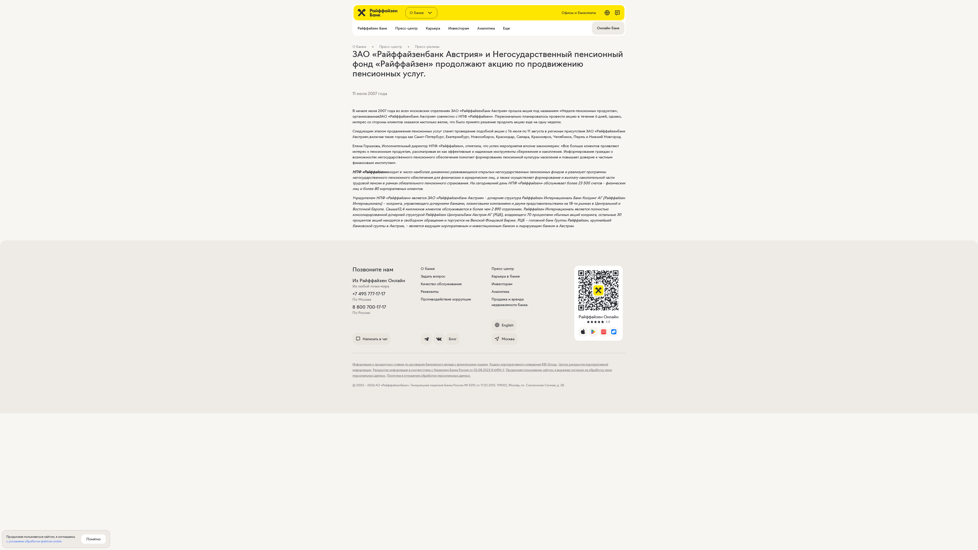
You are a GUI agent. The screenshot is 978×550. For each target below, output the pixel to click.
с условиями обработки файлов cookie (34, 541)
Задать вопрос (433, 276)
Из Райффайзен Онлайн (378, 280)
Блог (453, 339)
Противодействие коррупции (446, 299)
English (507, 325)
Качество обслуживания (441, 284)
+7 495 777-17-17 (368, 294)
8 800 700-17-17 (369, 307)
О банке (428, 268)
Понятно (93, 539)
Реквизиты (430, 291)
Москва (508, 339)
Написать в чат (375, 339)
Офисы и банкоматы (579, 12)
